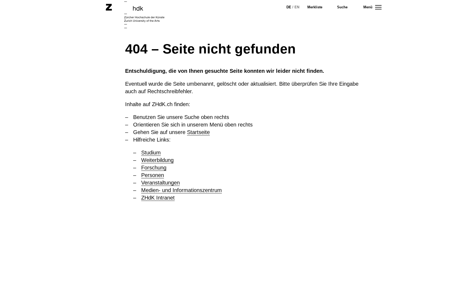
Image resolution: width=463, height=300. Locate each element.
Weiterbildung (157, 160)
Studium (151, 153)
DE (288, 7)
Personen (152, 175)
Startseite (198, 132)
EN (296, 7)
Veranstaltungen (160, 183)
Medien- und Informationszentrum (181, 190)
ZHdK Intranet (158, 198)
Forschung (153, 168)
